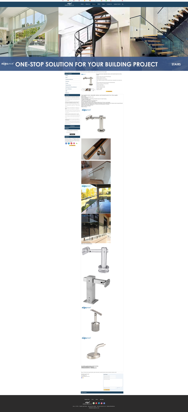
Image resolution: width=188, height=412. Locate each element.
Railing (67, 75)
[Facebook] (66, 143)
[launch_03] (81, 377)
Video (97, 399)
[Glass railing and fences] (94, 70)
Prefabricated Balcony (69, 79)
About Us (88, 4)
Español (86, 0)
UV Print (76, 406)
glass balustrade (96, 372)
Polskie (112, 0)
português (92, 0)
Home (82, 4)
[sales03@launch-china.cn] (83, 377)
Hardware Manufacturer (111, 406)
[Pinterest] (71, 143)
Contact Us (109, 4)
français (75, 0)
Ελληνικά (97, 0)
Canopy (67, 83)
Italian (102, 0)
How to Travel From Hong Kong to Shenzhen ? (72, 96)
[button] (187, 39)
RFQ (99, 4)
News (103, 4)
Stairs (66, 77)
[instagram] (74, 143)
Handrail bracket (77, 71)
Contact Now (72, 145)
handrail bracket (102, 372)
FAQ (92, 399)
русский (81, 0)
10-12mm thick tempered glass (88, 372)
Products (94, 4)
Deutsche (70, 0)
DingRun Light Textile (83, 406)
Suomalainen (118, 0)
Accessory (72, 71)
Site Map (101, 399)
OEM (66, 90)
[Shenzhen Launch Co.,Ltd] (69, 5)
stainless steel (114, 372)
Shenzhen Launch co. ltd (101, 406)
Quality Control (117, 4)
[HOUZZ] (77, 143)
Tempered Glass (68, 85)
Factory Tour (87, 399)
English (64, 0)
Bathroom (67, 92)
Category (68, 71)
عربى (107, 0)
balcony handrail (108, 372)
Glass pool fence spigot (92, 406)
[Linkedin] (69, 143)
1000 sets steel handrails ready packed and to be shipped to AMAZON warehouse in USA (72, 102)
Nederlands (124, 0)
